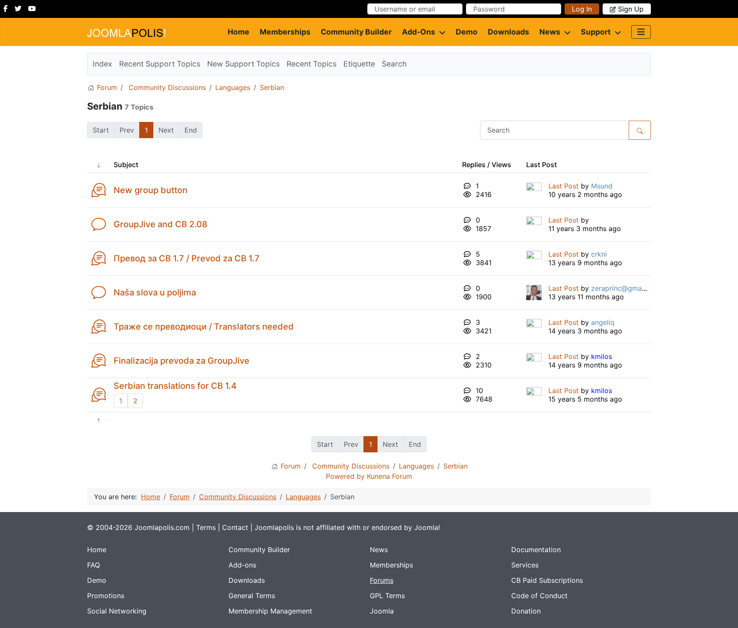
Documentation (536, 549)
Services (525, 565)
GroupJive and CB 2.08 (161, 224)
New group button (150, 190)
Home (238, 31)
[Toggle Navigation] (641, 32)
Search (394, 63)
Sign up (631, 9)
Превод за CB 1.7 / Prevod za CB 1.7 (187, 258)
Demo (466, 31)
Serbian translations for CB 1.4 (175, 386)
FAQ (93, 565)
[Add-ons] (440, 32)
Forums (381, 580)
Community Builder (356, 31)
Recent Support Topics (159, 63)
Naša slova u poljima (155, 292)
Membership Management (270, 611)
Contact (235, 527)
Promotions (105, 595)
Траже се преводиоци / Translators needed (204, 326)
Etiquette (359, 63)
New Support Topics (243, 63)
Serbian (105, 106)
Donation (526, 611)
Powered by (345, 476)
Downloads (508, 31)
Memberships (285, 31)
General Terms (251, 595)
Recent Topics (312, 63)
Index (102, 63)
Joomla (382, 611)
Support (596, 31)
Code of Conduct (539, 595)
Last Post (563, 186)
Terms (206, 527)
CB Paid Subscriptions (547, 580)
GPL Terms (387, 595)
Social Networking (116, 611)
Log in (582, 9)
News (549, 31)
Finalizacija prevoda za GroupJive (181, 360)
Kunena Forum (389, 476)
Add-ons (418, 31)
